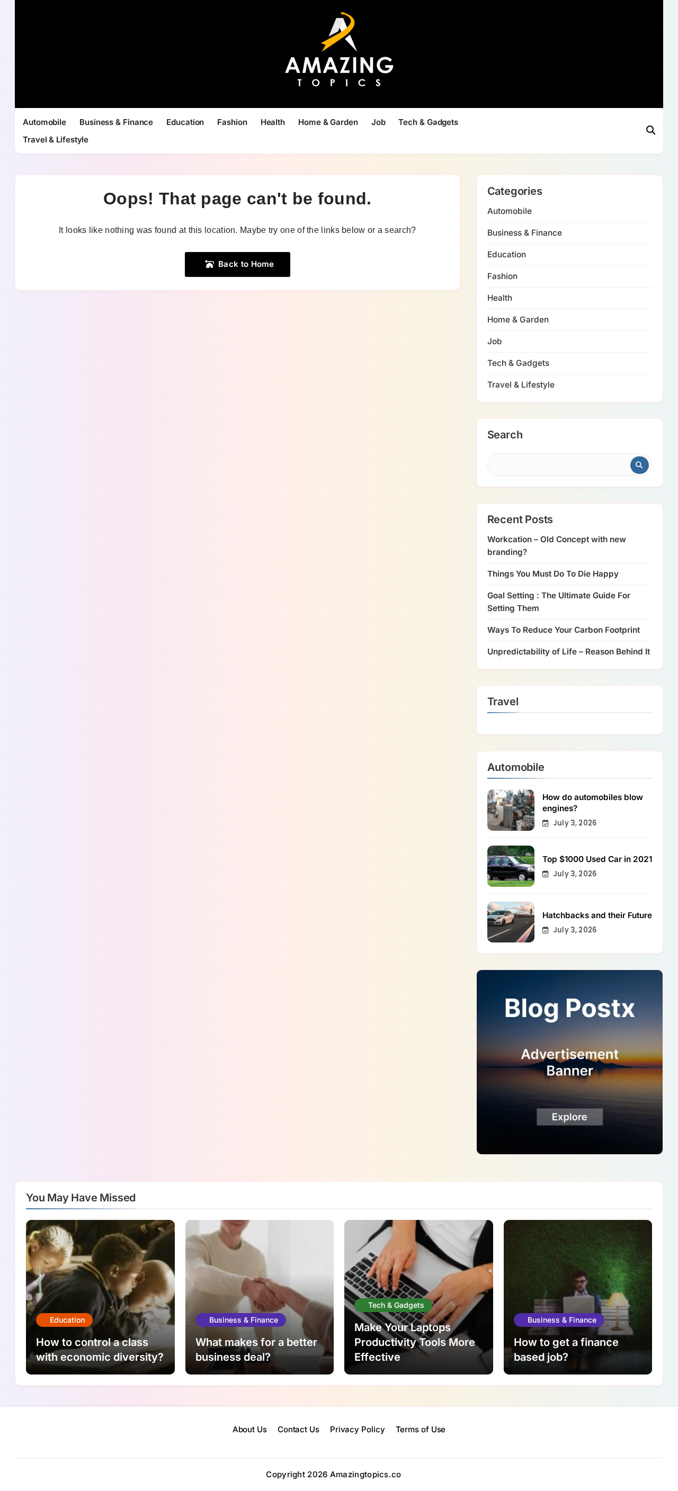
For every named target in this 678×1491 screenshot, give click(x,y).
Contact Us (298, 1429)
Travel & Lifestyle (55, 139)
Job (378, 122)
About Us (250, 1429)
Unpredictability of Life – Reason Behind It (568, 651)
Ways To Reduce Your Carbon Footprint (563, 630)
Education (185, 122)
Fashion (232, 122)
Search (505, 435)
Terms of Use (421, 1429)
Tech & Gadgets (428, 122)
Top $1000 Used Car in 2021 (597, 859)
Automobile (44, 122)
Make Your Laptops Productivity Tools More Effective (414, 1342)
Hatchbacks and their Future (597, 915)
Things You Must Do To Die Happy (553, 574)
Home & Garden (328, 122)
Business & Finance (116, 122)
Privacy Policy (357, 1429)
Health (273, 122)
